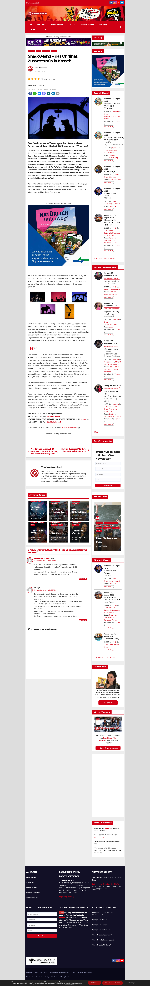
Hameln (106, 289)
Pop (115, 180)
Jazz (111, 327)
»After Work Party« (112, 638)
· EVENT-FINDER (56, 24)
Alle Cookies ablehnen (112, 983)
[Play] (108, 724)
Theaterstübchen (110, 324)
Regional (54, 51)
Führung (116, 111)
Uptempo (107, 243)
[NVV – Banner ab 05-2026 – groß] (58, 235)
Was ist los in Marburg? (101, 945)
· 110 (44, 30)
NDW (119, 416)
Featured (107, 525)
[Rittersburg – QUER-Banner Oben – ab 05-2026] (58, 439)
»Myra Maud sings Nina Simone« (112, 313)
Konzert (116, 175)
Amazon (107, 828)
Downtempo (114, 292)
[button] (120, 27)
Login (36, 972)
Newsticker (106, 528)
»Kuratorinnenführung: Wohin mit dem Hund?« (114, 141)
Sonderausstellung (111, 158)
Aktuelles (31, 51)
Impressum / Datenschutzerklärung (37, 977)
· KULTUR (71, 24)
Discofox (112, 206)
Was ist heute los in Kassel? (103, 940)
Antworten (82, 578)
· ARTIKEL (41, 24)
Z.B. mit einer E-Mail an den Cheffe (105, 884)
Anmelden (30, 882)
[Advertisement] (58, 698)
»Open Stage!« (110, 171)
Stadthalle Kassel (53, 416)
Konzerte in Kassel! (99, 920)
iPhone (62, 918)
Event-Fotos (108, 523)
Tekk (111, 238)
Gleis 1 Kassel (114, 204)
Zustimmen (94, 983)
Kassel (38, 51)
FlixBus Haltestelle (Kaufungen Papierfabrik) (112, 232)
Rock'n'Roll (108, 416)
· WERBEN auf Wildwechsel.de (59, 972)
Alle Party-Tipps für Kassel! (104, 657)
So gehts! (108, 703)
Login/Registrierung (66, 897)
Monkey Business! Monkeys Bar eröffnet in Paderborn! (74, 450)
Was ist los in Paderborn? (102, 935)
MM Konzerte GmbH (42, 558)
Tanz (115, 201)
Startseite (29, 972)
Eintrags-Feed (31, 887)
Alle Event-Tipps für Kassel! (105, 258)
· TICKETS (103, 24)
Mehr (96, 432)
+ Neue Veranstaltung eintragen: (81, 972)
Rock (32, 524)
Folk (119, 180)
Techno (114, 243)
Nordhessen (45, 51)
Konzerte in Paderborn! (101, 930)
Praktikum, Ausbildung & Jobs (60, 977)
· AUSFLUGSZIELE (87, 24)
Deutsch (112, 414)
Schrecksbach (109, 362)
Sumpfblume (115, 289)
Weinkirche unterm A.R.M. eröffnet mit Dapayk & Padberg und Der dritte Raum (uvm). (44, 451)
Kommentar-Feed (33, 892)
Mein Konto (43, 972)
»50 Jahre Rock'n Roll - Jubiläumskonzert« (112, 396)
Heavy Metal (113, 369)
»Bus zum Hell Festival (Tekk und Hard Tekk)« (112, 222)
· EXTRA (33, 30)
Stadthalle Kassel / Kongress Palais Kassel (110, 409)
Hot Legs (112, 177)
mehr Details (108, 127)
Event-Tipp (99, 525)
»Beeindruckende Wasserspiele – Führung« (111, 105)
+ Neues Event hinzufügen (108, 748)
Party (115, 228)
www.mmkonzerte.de (70, 428)
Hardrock (107, 372)
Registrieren (31, 877)
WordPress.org (32, 897)
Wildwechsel (43, 68)
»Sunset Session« (111, 282)
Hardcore (111, 240)
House (106, 294)
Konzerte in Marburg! (100, 925)
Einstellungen (69, 984)
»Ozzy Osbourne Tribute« (112, 352)
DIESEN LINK (99, 837)
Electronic (113, 294)
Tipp (39, 501)
